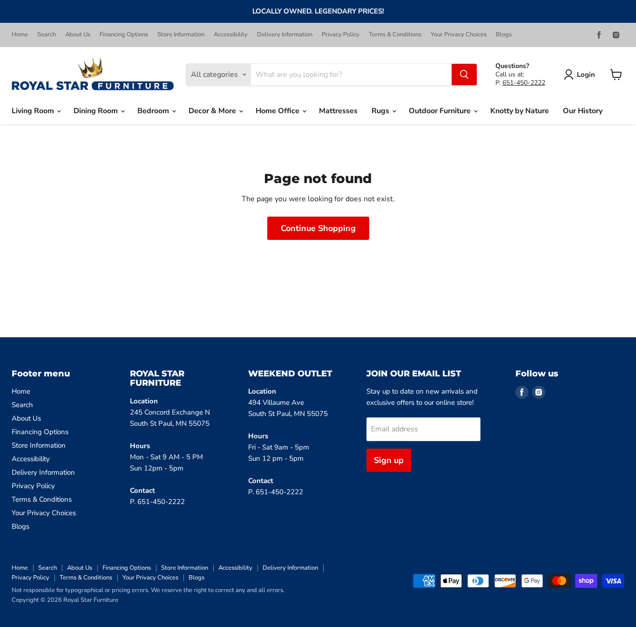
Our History (582, 111)
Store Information (180, 34)
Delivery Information (284, 34)
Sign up (389, 460)
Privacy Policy (340, 34)
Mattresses (338, 111)
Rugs (381, 111)
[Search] (464, 74)
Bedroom (154, 111)
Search (46, 34)
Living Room (34, 111)
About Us (77, 34)
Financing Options (124, 34)
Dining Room (97, 111)
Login (586, 74)
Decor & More (213, 111)
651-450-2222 (523, 82)
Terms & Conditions (395, 34)
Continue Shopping (318, 228)
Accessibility (231, 34)
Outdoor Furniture (441, 111)
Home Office (278, 111)
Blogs (504, 34)
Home (20, 34)
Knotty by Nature (519, 111)
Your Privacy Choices (459, 34)
